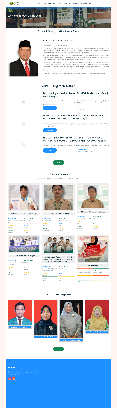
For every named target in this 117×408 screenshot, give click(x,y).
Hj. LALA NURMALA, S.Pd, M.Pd (97, 332)
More (58, 162)
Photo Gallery (105, 405)
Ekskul (65, 3)
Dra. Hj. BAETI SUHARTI (45, 336)
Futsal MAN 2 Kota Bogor (24, 256)
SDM (53, 3)
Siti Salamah (93, 265)
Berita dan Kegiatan (94, 405)
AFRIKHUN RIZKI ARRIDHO (19, 327)
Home (38, 3)
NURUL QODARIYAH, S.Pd (71, 340)
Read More (50, 108)
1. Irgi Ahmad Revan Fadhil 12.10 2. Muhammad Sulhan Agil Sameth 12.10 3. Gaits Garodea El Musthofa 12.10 (58, 259)
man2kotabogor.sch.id (15, 405)
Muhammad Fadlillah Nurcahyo (24, 213)
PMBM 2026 (83, 3)
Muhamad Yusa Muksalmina (58, 213)
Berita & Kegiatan (73, 3)
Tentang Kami (46, 3)
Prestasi (59, 3)
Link (90, 3)
